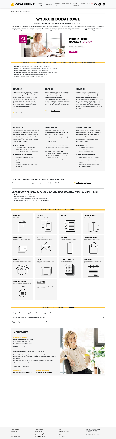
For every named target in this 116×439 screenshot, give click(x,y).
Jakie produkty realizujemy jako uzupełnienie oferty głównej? (31, 313)
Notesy (63, 216)
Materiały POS (57, 4)
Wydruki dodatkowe (76, 4)
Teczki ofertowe (55, 111)
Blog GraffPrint (62, 436)
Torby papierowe (90, 237)
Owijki (39, 259)
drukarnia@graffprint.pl (83, 183)
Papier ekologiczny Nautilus (41, 433)
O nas (88, 3)
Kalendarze (88, 259)
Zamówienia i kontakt (64, 431)
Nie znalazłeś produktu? (42, 282)
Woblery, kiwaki (19, 281)
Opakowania (49, 4)
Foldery (40, 216)
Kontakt (83, 3)
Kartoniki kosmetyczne (40, 436)
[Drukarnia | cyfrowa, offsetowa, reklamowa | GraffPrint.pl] (23, 4)
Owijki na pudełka (39, 434)
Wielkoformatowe (67, 3)
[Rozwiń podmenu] (44, 4)
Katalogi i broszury (15, 429)
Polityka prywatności (64, 434)
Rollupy (64, 237)
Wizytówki (17, 237)
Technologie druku (39, 429)
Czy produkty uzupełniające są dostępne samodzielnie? (29, 322)
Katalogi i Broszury (40, 4)
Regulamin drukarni (63, 433)
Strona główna (15, 11)
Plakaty (40, 237)
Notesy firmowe (24, 112)
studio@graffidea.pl (44, 373)
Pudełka (16, 259)
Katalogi (16, 216)
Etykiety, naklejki (67, 259)
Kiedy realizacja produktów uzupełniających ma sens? (29, 317)
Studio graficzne (39, 431)
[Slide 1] (58, 55)
